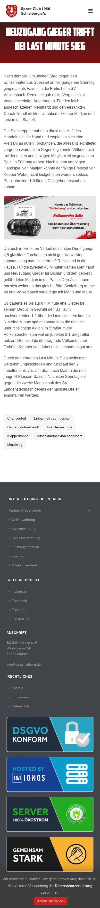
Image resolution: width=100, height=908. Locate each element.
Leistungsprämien (25, 547)
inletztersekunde (59, 427)
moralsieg (14, 445)
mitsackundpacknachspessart (59, 436)
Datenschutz (21, 706)
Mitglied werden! (24, 565)
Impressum (20, 697)
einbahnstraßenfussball (52, 418)
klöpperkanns (17, 436)
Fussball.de (20, 619)
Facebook (19, 601)
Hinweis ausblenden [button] (51, 901)
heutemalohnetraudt (23, 427)
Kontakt (17, 688)
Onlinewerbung (23, 520)
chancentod (16, 418)
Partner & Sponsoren (25, 510)
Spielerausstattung (26, 538)
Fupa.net (18, 610)
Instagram (19, 591)
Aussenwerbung (24, 529)
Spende (18, 556)
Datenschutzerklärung (73, 886)
